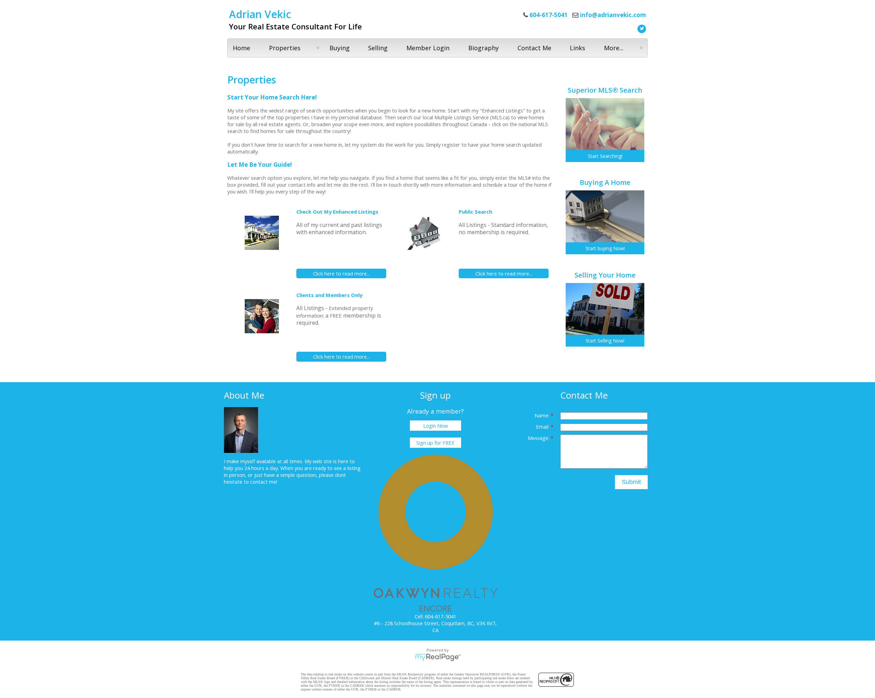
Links (577, 48)
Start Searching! (605, 156)
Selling (378, 48)
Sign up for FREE (435, 442)
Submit (631, 482)
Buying (339, 48)
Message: (539, 437)
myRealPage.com (438, 657)
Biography (483, 48)
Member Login (427, 48)
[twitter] (641, 28)
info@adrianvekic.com (613, 15)
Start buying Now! (605, 248)
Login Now (435, 425)
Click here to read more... (341, 273)
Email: (543, 426)
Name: (543, 415)
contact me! (263, 481)
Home (241, 48)
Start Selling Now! (604, 340)
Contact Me (534, 48)
